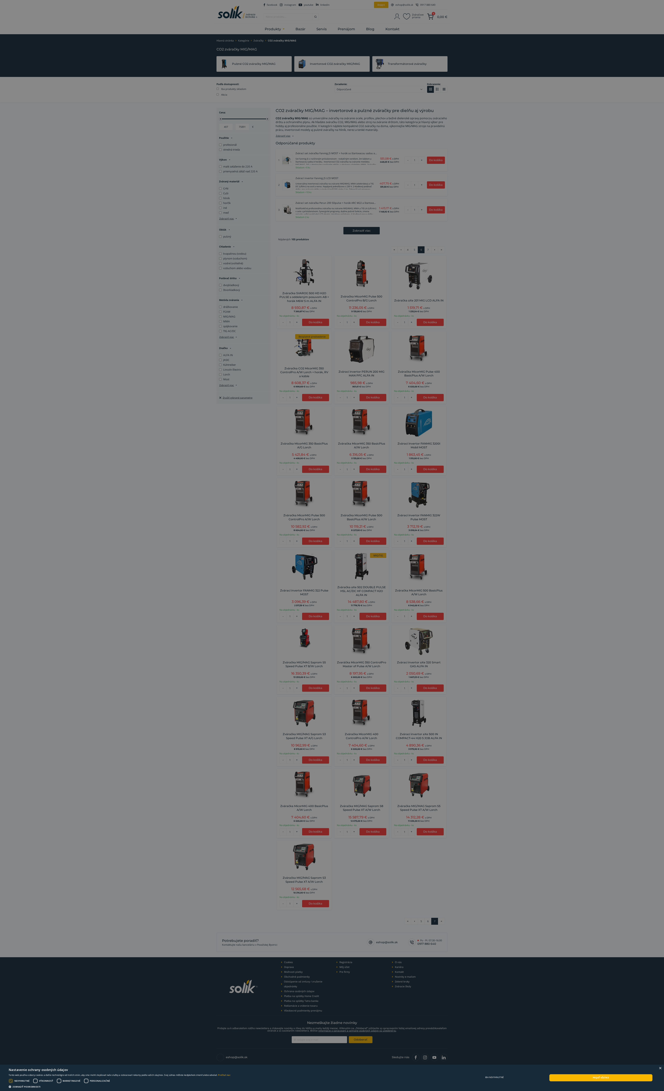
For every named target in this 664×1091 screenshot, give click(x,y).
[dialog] (332, 1078)
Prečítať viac (224, 1075)
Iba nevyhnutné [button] (494, 1077)
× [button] (660, 1068)
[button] (119, 1086)
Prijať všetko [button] (601, 1077)
